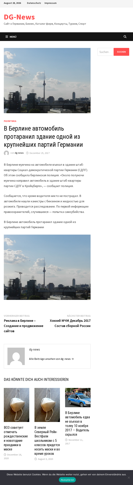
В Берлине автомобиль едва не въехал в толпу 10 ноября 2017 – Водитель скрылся (77, 424)
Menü (13, 36)
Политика (10, 121)
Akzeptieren (67, 479)
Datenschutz (34, 3)
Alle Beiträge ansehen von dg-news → (51, 358)
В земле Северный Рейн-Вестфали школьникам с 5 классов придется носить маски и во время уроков (47, 440)
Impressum (51, 3)
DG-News (19, 17)
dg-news (19, 153)
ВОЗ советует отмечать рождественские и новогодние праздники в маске (16, 438)
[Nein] (128, 477)
